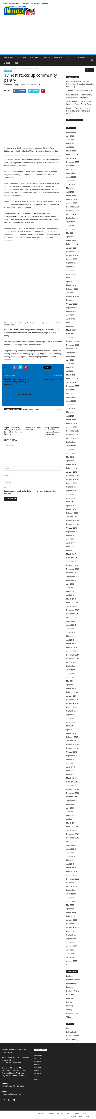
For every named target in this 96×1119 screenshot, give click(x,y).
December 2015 (72, 610)
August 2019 (71, 445)
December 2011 (72, 789)
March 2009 (71, 912)
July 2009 (70, 897)
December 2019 (72, 431)
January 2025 (71, 203)
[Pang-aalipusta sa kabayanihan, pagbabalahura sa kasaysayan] (54, 419)
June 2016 (70, 587)
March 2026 (71, 150)
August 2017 (71, 535)
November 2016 (72, 569)
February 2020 (72, 423)
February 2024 (72, 244)
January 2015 (71, 651)
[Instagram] (9, 1100)
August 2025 (71, 177)
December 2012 (72, 744)
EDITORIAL (34, 57)
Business (69, 976)
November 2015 (72, 613)
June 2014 (70, 677)
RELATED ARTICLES (13, 409)
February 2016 (72, 602)
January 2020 (71, 427)
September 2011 (73, 800)
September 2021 (73, 352)
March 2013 (71, 733)
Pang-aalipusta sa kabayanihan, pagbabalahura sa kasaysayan (52, 431)
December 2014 (72, 655)
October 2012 (71, 752)
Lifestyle (69, 998)
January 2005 (71, 957)
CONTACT (26, 3)
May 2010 (70, 860)
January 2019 (71, 472)
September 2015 (73, 621)
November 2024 (72, 210)
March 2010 (71, 867)
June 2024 (70, 229)
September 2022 (73, 307)
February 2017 (72, 557)
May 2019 (70, 457)
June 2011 (70, 811)
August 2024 (71, 221)
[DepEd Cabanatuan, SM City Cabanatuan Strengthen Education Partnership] (13, 419)
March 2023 (71, 285)
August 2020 (71, 401)
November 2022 (72, 300)
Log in (68, 1028)
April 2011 (70, 819)
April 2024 (70, 236)
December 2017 (72, 520)
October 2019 (71, 438)
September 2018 (73, 487)
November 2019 (72, 434)
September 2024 (73, 218)
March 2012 (71, 778)
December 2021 (72, 341)
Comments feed (72, 1035)
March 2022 (71, 330)
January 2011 (71, 830)
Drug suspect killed (53, 379)
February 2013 (72, 737)
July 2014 (70, 673)
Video (68, 1017)
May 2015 (70, 636)
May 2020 (70, 412)
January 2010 (71, 875)
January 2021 (71, 382)
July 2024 (70, 225)
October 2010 (71, 841)
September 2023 (73, 262)
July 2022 (70, 315)
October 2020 (71, 393)
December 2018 (72, 475)
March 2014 (71, 688)
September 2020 (73, 397)
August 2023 (71, 266)
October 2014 (71, 662)
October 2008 (71, 931)
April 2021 (70, 371)
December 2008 (72, 923)
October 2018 (71, 483)
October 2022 (71, 304)
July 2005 (70, 949)
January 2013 (71, 740)
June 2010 (70, 856)
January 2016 (71, 606)
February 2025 (72, 199)
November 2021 (72, 345)
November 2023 (72, 255)
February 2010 (72, 871)
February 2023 (72, 289)
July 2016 (70, 584)
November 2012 (72, 748)
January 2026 (71, 158)
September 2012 (73, 755)
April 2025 (70, 192)
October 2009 (71, 886)
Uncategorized (72, 1013)
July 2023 (70, 270)
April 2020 (70, 416)
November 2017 (72, 524)
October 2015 (71, 617)
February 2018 (72, 513)
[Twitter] (14, 1100)
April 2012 (70, 774)
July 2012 (70, 763)
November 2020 (72, 389)
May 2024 (70, 233)
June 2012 (70, 767)
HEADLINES (9, 57)
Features (38, 1058)
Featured (70, 987)
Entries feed (71, 1032)
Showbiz (69, 1005)
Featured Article (72, 991)
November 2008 (72, 927)
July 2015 (70, 628)
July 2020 (70, 404)
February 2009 (72, 916)
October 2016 (71, 572)
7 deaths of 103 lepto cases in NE (32, 429)
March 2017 (71, 554)
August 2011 (71, 804)
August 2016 (71, 580)
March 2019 (71, 464)
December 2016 (72, 565)
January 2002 (71, 961)
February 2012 (72, 781)
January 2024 (71, 248)
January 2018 (71, 516)
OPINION (46, 57)
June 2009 (70, 901)
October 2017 (71, 528)
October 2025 (71, 169)
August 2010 (71, 849)
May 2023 (70, 277)
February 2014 (72, 692)
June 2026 (70, 139)
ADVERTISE (35, 3)
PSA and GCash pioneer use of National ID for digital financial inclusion (78, 111)
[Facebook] (4, 1100)
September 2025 (73, 173)
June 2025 (70, 184)
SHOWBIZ (58, 57)
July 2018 (70, 494)
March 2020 (71, 419)
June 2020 (70, 408)
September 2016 (73, 576)
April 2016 (70, 595)
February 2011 (72, 826)
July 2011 (70, 808)
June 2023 (70, 274)
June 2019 (70, 453)
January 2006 (71, 946)
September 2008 (73, 935)
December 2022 (72, 296)
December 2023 (72, 251)
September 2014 (73, 666)
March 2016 (71, 599)
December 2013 (72, 699)
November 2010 (72, 837)
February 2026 (72, 154)
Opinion (69, 1002)
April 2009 (70, 908)
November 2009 (72, 882)
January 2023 (71, 292)
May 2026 (70, 143)
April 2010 (70, 864)
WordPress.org (72, 1039)
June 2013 (70, 722)
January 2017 (71, 561)
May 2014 (70, 681)
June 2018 (70, 498)
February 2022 (72, 333)
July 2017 (70, 539)
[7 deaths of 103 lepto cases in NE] (33, 419)
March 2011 (71, 823)
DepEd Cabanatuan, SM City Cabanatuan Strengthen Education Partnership (13, 431)
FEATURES (21, 57)
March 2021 (71, 374)
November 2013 (72, 703)
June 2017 (70, 543)
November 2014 (72, 658)
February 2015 (72, 647)
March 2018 (71, 509)
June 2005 (70, 953)
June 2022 (70, 318)
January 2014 (71, 696)
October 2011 (71, 796)
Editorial (37, 1061)
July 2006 (70, 942)
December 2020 (72, 386)
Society (69, 1009)
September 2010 (73, 845)
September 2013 (73, 711)
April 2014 (70, 684)
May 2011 (70, 815)
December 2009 (72, 879)
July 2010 (70, 852)
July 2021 (70, 360)
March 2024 (71, 240)
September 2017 (73, 531)
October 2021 (71, 348)
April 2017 (70, 550)
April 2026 (70, 147)
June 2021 (70, 363)
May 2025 (70, 188)
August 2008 (71, 938)
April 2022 (70, 326)
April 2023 (70, 281)
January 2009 (71, 920)
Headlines (13, 68)
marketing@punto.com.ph (11, 1094)
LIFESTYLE (70, 57)
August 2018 (71, 490)
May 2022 (70, 322)
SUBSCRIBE (44, 3)
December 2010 (72, 834)
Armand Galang (12, 85)
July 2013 (70, 718)
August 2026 (71, 132)
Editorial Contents (73, 979)
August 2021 (71, 356)
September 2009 (73, 890)
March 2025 (71, 195)
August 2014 (71, 669)
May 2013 (70, 725)
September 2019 (73, 442)
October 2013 (71, 707)
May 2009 (70, 905)
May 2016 (70, 591)
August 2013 (71, 714)
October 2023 (71, 259)
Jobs (36, 1079)
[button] (92, 60)
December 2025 (72, 162)
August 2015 (71, 625)
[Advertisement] (48, 35)
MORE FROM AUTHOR (31, 409)
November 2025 (72, 165)
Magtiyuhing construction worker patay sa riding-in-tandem (16, 381)
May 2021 (70, 367)
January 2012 (71, 785)
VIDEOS (7, 63)
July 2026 (70, 136)
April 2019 (70, 460)
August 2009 (71, 893)
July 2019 (70, 449)
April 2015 (70, 640)
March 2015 (71, 643)
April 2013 (70, 729)
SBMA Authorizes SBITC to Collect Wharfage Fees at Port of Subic (79, 102)
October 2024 (71, 214)
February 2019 (72, 468)
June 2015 (70, 632)
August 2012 (71, 759)
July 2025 (70, 180)
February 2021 (72, 378)
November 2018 (72, 479)
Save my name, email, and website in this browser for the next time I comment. (30, 492)
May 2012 (70, 770)
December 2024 (72, 206)
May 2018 (70, 501)
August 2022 (71, 311)
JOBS (16, 63)
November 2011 (72, 793)
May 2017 (70, 546)
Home (6, 68)
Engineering (71, 983)
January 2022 (71, 337)
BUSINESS (82, 57)
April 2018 (70, 505)
